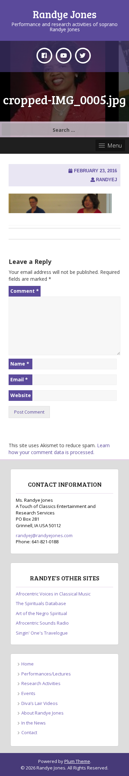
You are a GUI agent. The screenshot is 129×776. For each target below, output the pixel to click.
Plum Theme (77, 761)
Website (20, 395)
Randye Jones (65, 14)
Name (19, 363)
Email (19, 379)
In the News (33, 723)
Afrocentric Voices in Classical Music (53, 594)
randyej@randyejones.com (44, 535)
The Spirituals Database (41, 603)
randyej (106, 179)
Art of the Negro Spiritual (41, 613)
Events (28, 693)
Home (27, 664)
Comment (24, 291)
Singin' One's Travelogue (42, 633)
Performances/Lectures (46, 674)
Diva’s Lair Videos (39, 703)
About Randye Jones (42, 713)
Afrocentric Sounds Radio (42, 623)
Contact (29, 732)
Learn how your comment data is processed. (59, 448)
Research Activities (41, 683)
